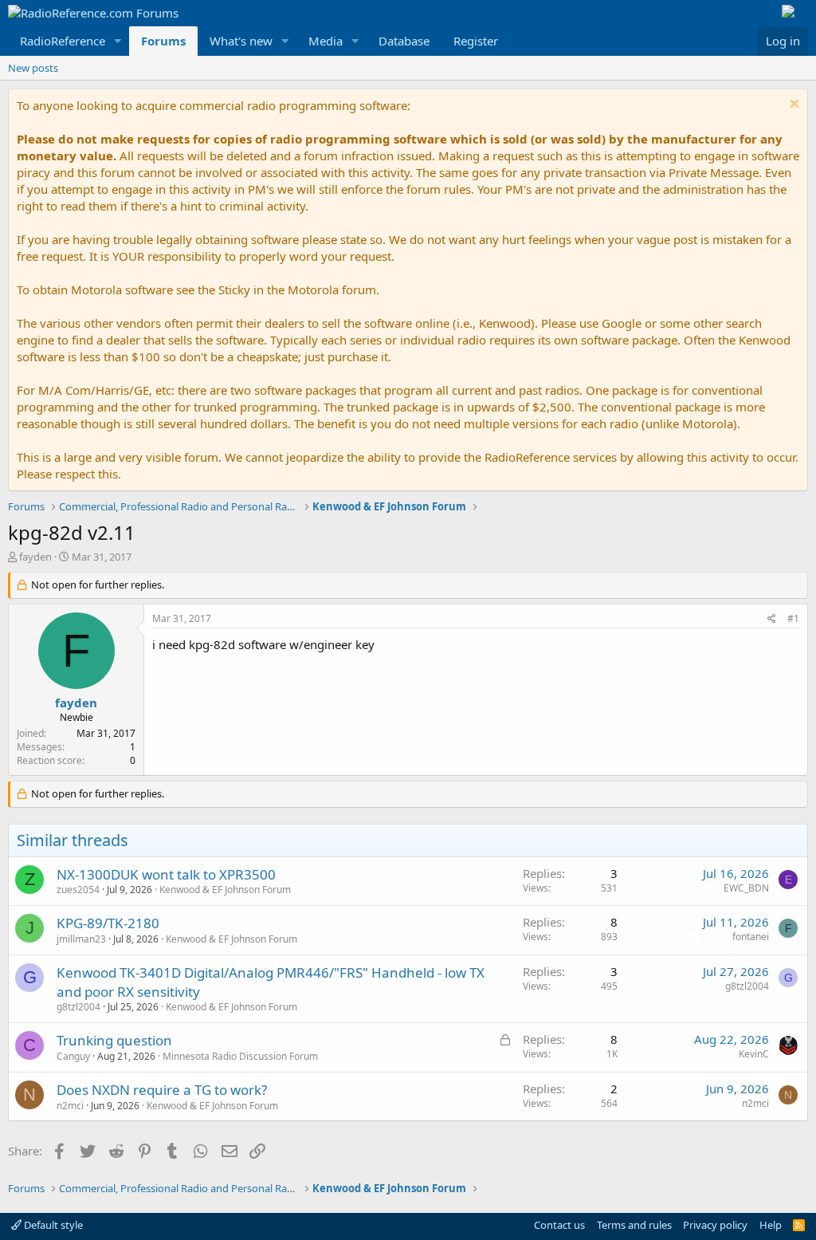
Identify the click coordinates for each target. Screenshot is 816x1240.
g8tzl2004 (78, 1007)
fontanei (750, 936)
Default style (52, 1225)
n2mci (70, 1105)
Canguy (73, 1056)
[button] (118, 41)
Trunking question (114, 1040)
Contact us (559, 1225)
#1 (793, 618)
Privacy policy (715, 1225)
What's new (241, 41)
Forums (163, 41)
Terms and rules (634, 1225)
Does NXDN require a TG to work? (162, 1090)
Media (325, 41)
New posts (33, 68)
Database (404, 41)
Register (475, 41)
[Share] (772, 619)
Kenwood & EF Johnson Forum (225, 889)
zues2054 (78, 889)
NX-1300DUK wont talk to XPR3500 (166, 874)
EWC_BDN (746, 888)
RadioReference (62, 41)
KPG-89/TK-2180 (108, 923)
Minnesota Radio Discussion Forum (240, 1056)
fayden (35, 556)
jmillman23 (81, 939)
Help (770, 1225)
